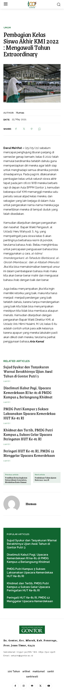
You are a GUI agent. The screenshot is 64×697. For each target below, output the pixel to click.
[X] (23, 129)
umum (7, 27)
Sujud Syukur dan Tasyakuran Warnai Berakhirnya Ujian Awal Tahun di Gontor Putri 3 (27, 371)
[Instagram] (23, 686)
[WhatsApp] (39, 129)
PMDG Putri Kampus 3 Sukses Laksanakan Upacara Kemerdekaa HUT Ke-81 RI (29, 413)
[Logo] (32, 4)
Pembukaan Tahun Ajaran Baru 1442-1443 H (45, 479)
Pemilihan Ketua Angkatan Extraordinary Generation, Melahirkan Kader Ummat (16, 480)
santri (6, 381)
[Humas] (13, 504)
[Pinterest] (31, 129)
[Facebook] (15, 129)
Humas (20, 112)
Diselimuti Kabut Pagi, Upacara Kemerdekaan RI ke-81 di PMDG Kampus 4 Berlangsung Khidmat (27, 392)
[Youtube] (48, 686)
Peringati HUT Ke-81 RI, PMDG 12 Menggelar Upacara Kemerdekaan (29, 453)
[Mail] (32, 686)
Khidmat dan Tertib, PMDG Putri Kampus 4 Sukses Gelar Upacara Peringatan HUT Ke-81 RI (28, 434)
